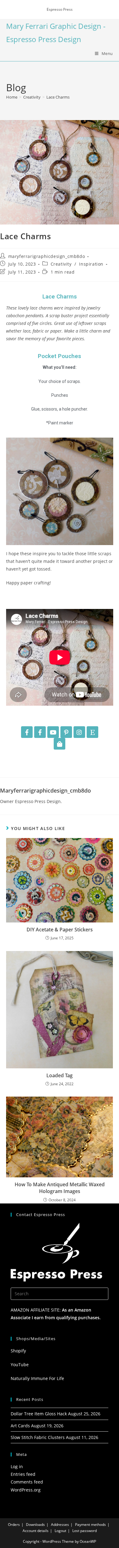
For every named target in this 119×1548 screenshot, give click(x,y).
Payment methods (90, 1524)
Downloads (35, 1524)
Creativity (61, 264)
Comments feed (27, 1482)
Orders (14, 1524)
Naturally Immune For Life (37, 1378)
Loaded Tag (59, 1075)
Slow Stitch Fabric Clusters (38, 1437)
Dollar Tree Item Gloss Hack (39, 1414)
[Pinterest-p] (66, 732)
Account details (36, 1530)
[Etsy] (92, 732)
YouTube (20, 1364)
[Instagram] (79, 732)
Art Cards (20, 1426)
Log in (17, 1466)
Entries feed (23, 1474)
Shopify (18, 1351)
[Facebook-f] (27, 732)
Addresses (60, 1524)
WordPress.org (26, 1490)
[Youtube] (53, 732)
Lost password (84, 1530)
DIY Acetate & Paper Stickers (60, 929)
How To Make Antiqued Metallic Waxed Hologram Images (60, 1188)
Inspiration (91, 264)
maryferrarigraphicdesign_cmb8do (46, 256)
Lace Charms (58, 97)
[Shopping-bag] (59, 744)
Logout (60, 1530)
